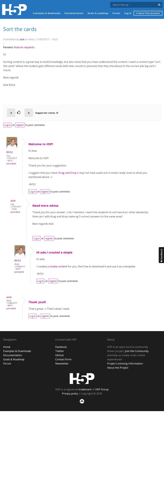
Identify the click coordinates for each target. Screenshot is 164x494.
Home (6, 347)
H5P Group (102, 389)
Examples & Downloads (17, 351)
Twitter (59, 351)
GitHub (59, 355)
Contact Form (63, 359)
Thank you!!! (37, 302)
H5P (82, 378)
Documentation (74, 13)
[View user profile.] (11, 148)
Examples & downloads (46, 13)
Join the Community (137, 351)
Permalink (11, 163)
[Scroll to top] (82, 404)
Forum (116, 13)
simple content (58, 266)
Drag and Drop (67, 173)
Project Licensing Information (125, 363)
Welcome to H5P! (40, 144)
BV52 (9, 152)
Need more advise (45, 205)
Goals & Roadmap (13, 359)
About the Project (117, 367)
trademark (85, 389)
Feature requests (24, 47)
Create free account (148, 13)
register (20, 124)
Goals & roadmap (98, 13)
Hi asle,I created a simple (54, 252)
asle (22, 39)
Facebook (61, 347)
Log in (127, 13)
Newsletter (62, 363)
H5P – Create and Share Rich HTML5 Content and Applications (14, 9)
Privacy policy (70, 393)
